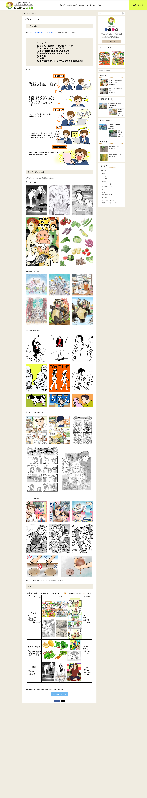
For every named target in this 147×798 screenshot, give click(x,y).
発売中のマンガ (72, 5)
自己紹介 (62, 5)
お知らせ (104, 192)
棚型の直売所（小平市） (120, 132)
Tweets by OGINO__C (106, 70)
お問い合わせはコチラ (59, 694)
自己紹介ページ (111, 41)
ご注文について (83, 5)
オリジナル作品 (106, 184)
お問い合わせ (138, 5)
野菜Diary (105, 197)
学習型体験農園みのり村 (120, 111)
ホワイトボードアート (108, 186)
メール (51, 32)
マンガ (104, 176)
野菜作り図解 (106, 181)
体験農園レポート (107, 194)
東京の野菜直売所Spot (108, 200)
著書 (103, 173)
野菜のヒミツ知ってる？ (109, 202)
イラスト (104, 178)
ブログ (99, 5)
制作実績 (92, 5)
